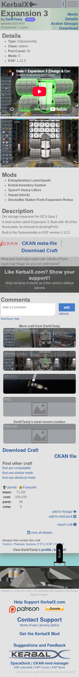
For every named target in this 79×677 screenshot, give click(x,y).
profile (46, 549)
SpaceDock (20, 663)
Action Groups (64, 23)
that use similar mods (17, 473)
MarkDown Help (10, 318)
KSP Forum (42, 667)
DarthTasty (13, 19)
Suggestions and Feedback (40, 645)
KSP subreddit (23, 667)
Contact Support (39, 619)
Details (71, 19)
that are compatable (16, 468)
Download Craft (39, 250)
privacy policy (49, 625)
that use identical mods (18, 477)
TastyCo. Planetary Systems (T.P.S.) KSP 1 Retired (32, 544)
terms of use (28, 625)
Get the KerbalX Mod (39, 633)
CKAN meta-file (39, 243)
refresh (64, 313)
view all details (41, 532)
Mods (73, 14)
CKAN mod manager (51, 663)
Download (68, 28)
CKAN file (65, 455)
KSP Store (58, 667)
